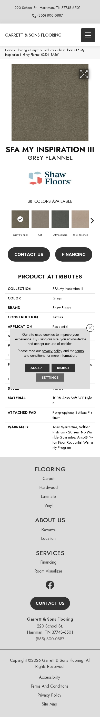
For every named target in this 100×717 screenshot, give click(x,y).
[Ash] (40, 219)
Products (48, 50)
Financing (74, 254)
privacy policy (52, 351)
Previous (8, 217)
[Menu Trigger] (88, 35)
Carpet (35, 50)
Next (92, 217)
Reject (63, 368)
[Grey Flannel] (20, 219)
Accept (37, 368)
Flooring (21, 50)
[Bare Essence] (80, 219)
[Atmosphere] (60, 219)
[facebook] (50, 585)
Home (9, 50)
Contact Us (28, 254)
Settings (50, 377)
